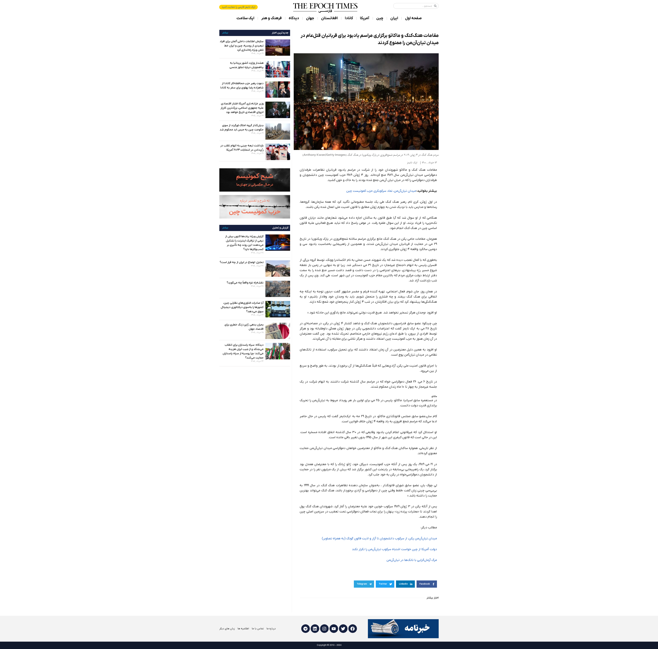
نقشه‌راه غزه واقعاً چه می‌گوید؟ (245, 283)
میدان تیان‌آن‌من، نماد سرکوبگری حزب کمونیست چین (381, 191)
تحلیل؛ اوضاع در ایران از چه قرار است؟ (242, 262)
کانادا (349, 18)
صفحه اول (413, 18)
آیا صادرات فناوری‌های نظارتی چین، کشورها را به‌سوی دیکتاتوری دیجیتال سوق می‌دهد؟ (242, 307)
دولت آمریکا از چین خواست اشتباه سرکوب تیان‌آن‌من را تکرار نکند (394, 549)
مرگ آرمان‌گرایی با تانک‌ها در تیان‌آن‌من (412, 560)
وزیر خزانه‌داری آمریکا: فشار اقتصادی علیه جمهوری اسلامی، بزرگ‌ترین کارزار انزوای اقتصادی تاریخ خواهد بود (242, 108)
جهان (310, 18)
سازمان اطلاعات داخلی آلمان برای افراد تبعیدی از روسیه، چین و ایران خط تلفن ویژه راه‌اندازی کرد (242, 46)
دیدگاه (294, 18)
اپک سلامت (245, 18)
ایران (394, 18)
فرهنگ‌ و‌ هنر (271, 18)
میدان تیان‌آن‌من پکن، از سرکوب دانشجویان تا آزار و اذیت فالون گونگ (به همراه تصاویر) (379, 538)
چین (379, 18)
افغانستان (329, 18)
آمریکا (364, 18)
